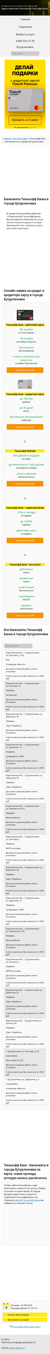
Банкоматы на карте (18, 1319)
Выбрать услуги (25, 34)
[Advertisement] (25, 169)
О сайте (5, 1339)
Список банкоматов (18, 1314)
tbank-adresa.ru (17, 1347)
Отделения (25, 26)
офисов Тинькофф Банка (27, 1200)
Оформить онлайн (25, 370)
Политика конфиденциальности (18, 1342)
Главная (25, 19)
